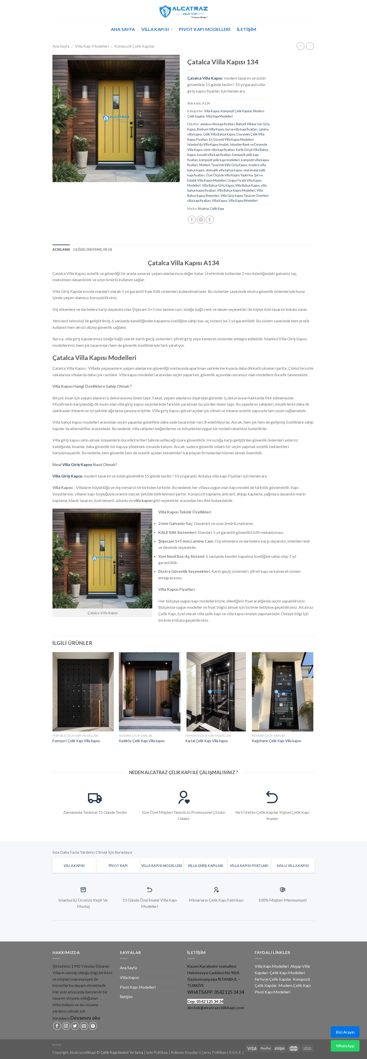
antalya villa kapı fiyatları (217, 124)
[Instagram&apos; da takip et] (66, 1026)
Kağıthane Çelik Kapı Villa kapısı (276, 741)
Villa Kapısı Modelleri (243, 201)
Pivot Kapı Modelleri (204, 29)
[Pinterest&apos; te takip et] (93, 1026)
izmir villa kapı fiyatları (219, 150)
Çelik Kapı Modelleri (287, 972)
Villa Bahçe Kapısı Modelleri (236, 190)
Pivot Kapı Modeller (272, 991)
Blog (56, 1045)
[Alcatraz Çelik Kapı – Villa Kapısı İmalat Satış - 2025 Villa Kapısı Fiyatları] (183, 11)
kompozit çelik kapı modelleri (219, 160)
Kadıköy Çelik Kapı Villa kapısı (142, 741)
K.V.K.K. (235, 1052)
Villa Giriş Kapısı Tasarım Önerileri (244, 196)
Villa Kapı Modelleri (92, 46)
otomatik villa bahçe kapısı (224, 170)
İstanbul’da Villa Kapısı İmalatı (208, 144)
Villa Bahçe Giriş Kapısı (218, 185)
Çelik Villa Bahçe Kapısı (219, 134)
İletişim (246, 29)
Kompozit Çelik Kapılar (134, 46)
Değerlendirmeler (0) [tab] (92, 249)
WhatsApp (345, 1045)
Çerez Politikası (213, 1052)
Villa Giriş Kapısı (77, 464)
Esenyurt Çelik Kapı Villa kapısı (76, 741)
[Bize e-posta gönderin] (84, 1026)
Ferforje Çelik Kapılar (273, 979)
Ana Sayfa (123, 29)
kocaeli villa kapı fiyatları (214, 155)
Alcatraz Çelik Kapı (211, 209)
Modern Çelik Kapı (294, 985)
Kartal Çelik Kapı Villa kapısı (206, 741)
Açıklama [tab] (61, 249)
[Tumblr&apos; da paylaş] (210, 220)
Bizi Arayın (345, 1032)
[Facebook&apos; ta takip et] (57, 1026)
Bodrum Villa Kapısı (210, 129)
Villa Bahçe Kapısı (247, 185)
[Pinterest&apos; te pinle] (201, 220)
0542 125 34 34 (229, 992)
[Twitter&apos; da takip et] (75, 1026)
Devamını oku (85, 1018)
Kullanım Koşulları (185, 1052)
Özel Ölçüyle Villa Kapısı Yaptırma (229, 175)
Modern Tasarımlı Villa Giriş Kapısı (223, 165)
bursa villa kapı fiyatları (241, 129)
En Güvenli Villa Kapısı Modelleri (231, 139)
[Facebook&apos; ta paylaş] (192, 220)
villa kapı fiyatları (199, 201)
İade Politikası (157, 1052)
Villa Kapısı (155, 29)
